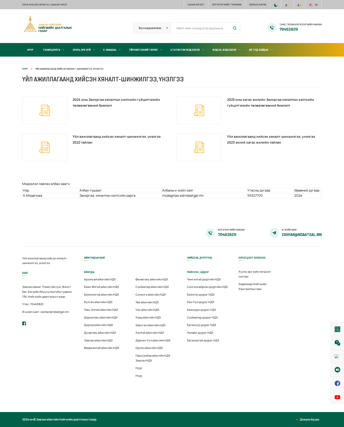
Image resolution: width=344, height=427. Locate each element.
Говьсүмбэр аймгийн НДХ (152, 356)
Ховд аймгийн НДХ (148, 317)
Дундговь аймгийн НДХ (100, 333)
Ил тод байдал (258, 49)
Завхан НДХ (143, 360)
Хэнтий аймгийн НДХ (149, 333)
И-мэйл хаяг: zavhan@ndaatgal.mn (45, 312)
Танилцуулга (51, 49)
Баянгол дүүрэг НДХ (201, 295)
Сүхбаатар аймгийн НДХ (152, 287)
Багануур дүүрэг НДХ (201, 325)
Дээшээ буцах (309, 419)
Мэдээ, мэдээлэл (224, 49)
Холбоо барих (257, 4)
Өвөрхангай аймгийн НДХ (101, 348)
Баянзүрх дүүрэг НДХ (201, 310)
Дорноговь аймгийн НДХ (101, 317)
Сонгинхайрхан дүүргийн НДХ (207, 287)
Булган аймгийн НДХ (98, 302)
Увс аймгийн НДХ (147, 310)
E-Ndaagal (110, 49)
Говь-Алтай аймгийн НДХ (101, 310)
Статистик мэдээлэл (185, 49)
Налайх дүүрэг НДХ (200, 333)
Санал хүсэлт (196, 4)
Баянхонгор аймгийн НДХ (101, 295)
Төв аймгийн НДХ (147, 302)
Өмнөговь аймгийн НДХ (151, 279)
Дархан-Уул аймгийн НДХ (153, 340)
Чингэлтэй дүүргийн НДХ (204, 279)
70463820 (288, 29)
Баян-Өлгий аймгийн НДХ (101, 287)
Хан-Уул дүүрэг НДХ (200, 302)
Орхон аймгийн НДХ (149, 348)
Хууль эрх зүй (82, 49)
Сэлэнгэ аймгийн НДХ (150, 295)
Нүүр (30, 49)
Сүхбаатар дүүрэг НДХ (202, 317)
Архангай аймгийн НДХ (100, 279)
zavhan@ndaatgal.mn (302, 234)
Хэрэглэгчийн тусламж (227, 4)
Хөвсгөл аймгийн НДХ (150, 325)
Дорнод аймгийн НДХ (98, 325)
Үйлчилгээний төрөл (143, 49)
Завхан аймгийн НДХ (98, 340)
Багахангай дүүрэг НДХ (203, 340)
